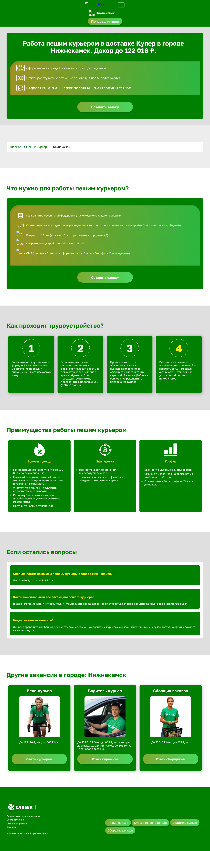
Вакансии (12, 827)
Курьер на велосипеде (150, 822)
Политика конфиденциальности (23, 816)
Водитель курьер (184, 822)
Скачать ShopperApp (17, 823)
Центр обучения (15, 819)
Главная (16, 147)
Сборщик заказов (120, 830)
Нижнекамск (105, 13)
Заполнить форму (35, 365)
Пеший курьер (37, 147)
